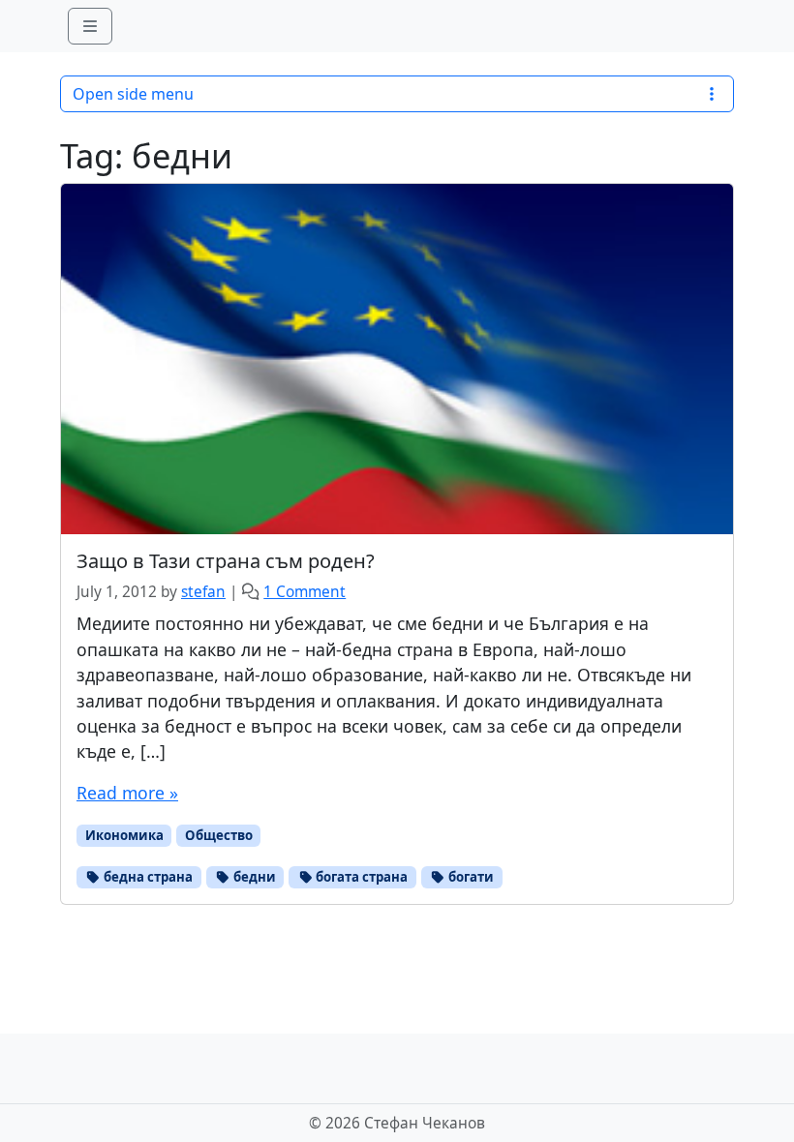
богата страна (360, 877)
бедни (253, 877)
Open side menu (133, 94)
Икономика (124, 835)
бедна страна (147, 877)
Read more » (127, 792)
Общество (219, 835)
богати (469, 877)
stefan (203, 592)
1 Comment (304, 592)
